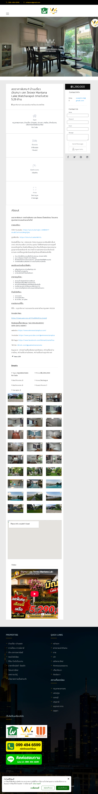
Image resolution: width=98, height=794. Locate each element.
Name (70, 112)
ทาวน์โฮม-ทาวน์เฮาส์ (16, 648)
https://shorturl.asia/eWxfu (30, 237)
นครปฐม (56, 693)
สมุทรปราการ (58, 706)
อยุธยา (55, 711)
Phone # (71, 119)
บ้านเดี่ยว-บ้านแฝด (15, 644)
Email (70, 126)
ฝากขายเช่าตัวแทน (60, 648)
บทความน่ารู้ (12, 675)
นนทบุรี (56, 697)
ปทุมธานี (56, 702)
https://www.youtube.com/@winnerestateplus (37, 335)
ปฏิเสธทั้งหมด (48, 788)
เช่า (54, 657)
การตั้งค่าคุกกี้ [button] (35, 788)
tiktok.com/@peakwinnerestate (29, 345)
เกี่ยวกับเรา (57, 670)
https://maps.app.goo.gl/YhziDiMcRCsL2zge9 (29, 318)
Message (71, 133)
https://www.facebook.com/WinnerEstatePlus (36, 340)
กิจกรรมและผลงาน (60, 666)
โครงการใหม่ (13, 670)
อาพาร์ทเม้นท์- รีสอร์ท (16, 666)
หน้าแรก (56, 644)
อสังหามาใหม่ (58, 661)
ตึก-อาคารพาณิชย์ (15, 652)
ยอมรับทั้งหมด (62, 788)
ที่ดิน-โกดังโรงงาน (15, 661)
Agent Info (78, 149)
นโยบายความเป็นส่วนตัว (17, 679)
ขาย (54, 652)
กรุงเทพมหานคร (59, 689)
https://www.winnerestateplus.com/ (32, 330)
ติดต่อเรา (56, 675)
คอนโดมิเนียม (13, 657)
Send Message (77, 144)
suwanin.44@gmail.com (81, 99)
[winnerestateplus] (49, 10)
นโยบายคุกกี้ (37, 784)
